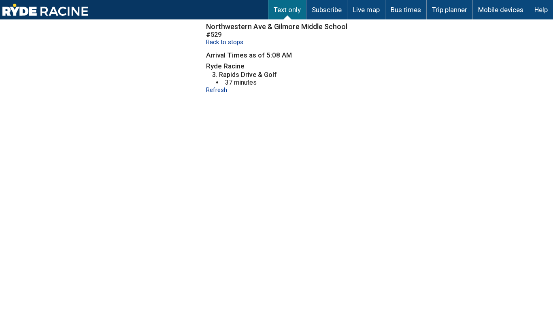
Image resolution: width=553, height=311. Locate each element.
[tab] (287, 9)
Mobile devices (500, 10)
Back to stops (224, 42)
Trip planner (449, 10)
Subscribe (327, 10)
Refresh (216, 90)
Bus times (406, 10)
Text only (287, 10)
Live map (366, 10)
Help (541, 10)
